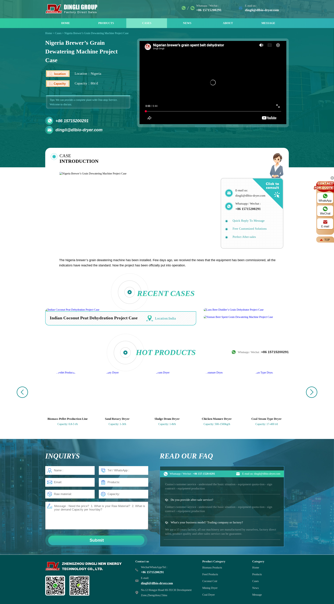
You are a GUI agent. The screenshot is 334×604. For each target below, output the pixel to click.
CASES (146, 23)
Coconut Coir (209, 581)
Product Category (213, 561)
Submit (97, 540)
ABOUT (228, 23)
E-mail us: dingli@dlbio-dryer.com (261, 473)
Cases (255, 581)
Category (258, 561)
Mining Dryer (209, 587)
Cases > (59, 33)
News (255, 587)
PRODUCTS (106, 23)
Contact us (142, 561)
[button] (311, 392)
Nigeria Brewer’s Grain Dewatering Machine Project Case (96, 33)
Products (257, 574)
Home (255, 567)
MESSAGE (268, 23)
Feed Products (210, 574)
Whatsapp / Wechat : (263, 352)
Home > (50, 33)
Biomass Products (212, 567)
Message (257, 594)
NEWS (187, 23)
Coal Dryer (208, 594)
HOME (65, 23)
